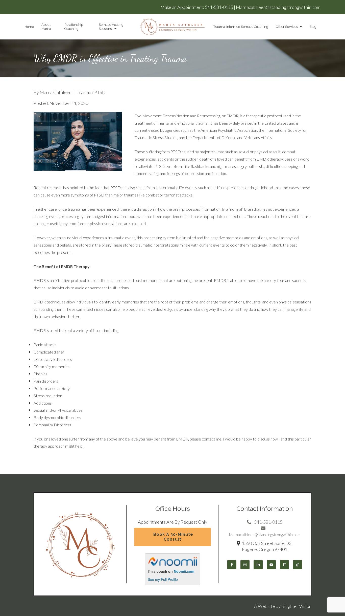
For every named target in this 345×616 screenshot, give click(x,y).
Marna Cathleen (55, 92)
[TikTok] (297, 564)
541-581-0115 (219, 7)
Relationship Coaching (73, 27)
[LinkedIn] (258, 564)
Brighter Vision (296, 606)
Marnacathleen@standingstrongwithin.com (278, 7)
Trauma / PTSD (91, 92)
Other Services (287, 27)
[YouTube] (271, 564)
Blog (312, 27)
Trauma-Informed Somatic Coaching (240, 27)
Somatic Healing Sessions (111, 27)
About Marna (46, 27)
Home (29, 27)
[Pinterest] (284, 564)
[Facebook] (231, 564)
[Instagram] (245, 564)
